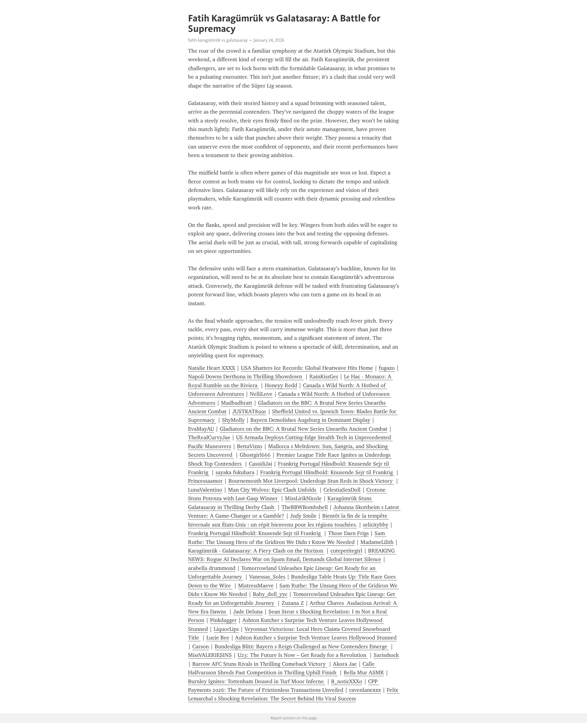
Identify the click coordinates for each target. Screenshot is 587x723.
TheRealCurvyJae (209, 437)
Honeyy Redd (281, 385)
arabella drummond (211, 568)
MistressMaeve (256, 585)
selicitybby (375, 524)
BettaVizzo (249, 446)
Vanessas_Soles (267, 576)
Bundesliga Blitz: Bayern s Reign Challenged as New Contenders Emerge (302, 646)
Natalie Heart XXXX (211, 368)
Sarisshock (386, 655)
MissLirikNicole (303, 498)
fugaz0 (387, 368)
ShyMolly (233, 420)
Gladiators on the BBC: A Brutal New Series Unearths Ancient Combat (303, 428)
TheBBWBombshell (305, 507)
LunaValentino (205, 489)
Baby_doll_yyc (270, 594)
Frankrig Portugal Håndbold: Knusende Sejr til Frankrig (327, 472)
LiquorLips (226, 629)
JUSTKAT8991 (249, 411)
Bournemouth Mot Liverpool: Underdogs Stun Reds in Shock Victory (311, 481)
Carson (200, 646)
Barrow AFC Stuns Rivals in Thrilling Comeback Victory (259, 664)
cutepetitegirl (346, 550)
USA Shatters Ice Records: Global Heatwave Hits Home (307, 368)
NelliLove (261, 394)
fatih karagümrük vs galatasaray (218, 40)
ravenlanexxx (365, 690)
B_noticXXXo (346, 681)
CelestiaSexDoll (341, 489)
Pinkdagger (223, 620)
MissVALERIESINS (210, 655)
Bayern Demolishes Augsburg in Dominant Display (310, 420)
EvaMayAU (201, 428)
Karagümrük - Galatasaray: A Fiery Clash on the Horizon (256, 550)
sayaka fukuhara (235, 472)
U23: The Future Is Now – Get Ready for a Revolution (303, 655)
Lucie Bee (217, 637)
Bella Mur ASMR (364, 672)
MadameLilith (376, 542)
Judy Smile (303, 515)
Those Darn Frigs (348, 533)
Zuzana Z (293, 603)
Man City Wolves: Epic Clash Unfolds (273, 489)
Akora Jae (345, 664)
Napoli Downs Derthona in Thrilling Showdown (246, 376)
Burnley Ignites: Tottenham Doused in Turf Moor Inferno (256, 681)
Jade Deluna (248, 611)
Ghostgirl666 (255, 454)
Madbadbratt (236, 402)
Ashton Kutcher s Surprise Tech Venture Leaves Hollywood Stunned (316, 637)
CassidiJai (260, 463)
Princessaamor (205, 481)
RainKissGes (323, 376)
